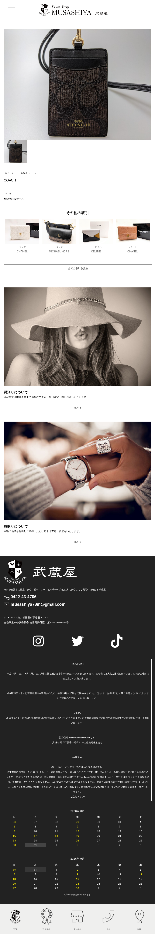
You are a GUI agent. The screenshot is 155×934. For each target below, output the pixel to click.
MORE (77, 407)
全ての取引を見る (78, 268)
